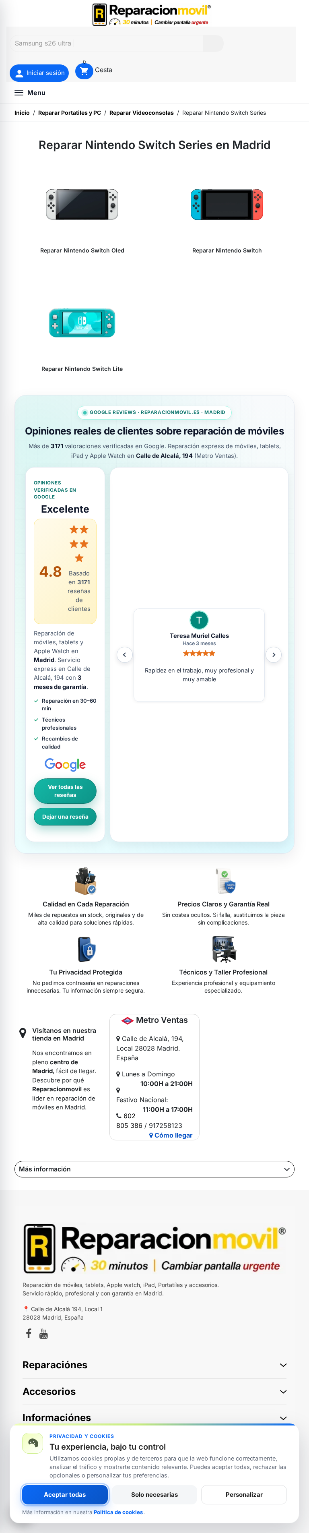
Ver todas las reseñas (65, 791)
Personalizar (244, 1494)
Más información (45, 1169)
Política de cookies (119, 1512)
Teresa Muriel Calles (199, 635)
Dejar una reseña (65, 816)
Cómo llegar (173, 1135)
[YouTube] (43, 1335)
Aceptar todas (65, 1494)
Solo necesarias (154, 1494)
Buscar (213, 43)
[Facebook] (29, 1335)
